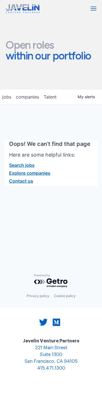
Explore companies (29, 173)
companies (27, 97)
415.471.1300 (51, 368)
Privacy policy (38, 296)
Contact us (21, 181)
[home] (23, 8)
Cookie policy (65, 296)
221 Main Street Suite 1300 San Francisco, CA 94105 (51, 355)
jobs (6, 97)
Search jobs (22, 165)
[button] (93, 8)
